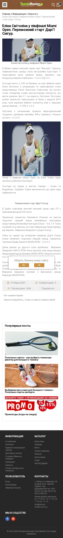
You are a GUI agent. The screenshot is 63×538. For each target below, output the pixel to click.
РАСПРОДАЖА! (41, 463)
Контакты (9, 444)
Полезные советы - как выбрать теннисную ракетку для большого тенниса (28, 358)
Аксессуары (40, 457)
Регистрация (10, 485)
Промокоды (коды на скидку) (21, 414)
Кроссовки (39, 441)
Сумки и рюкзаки (42, 451)
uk (39, 265)
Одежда (38, 444)
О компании (10, 441)
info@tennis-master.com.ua (41, 505)
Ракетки (38, 454)
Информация (19, 14)
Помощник (10, 462)
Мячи (37, 448)
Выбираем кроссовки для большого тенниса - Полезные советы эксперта (29, 391)
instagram (13, 519)
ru (23, 265)
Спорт (37, 460)
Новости (32, 14)
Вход (7, 481)
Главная (6, 14)
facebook (7, 519)
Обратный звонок (13, 488)
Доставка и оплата (13, 453)
